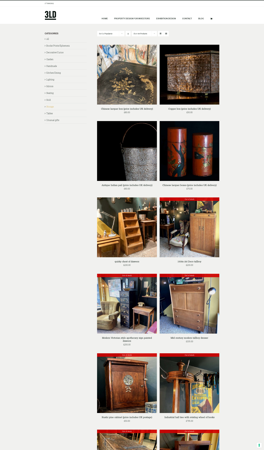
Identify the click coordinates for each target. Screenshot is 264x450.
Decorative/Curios (55, 52)
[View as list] (166, 33)
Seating (50, 93)
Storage (50, 106)
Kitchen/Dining (53, 72)
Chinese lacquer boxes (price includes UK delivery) (189, 185)
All (47, 38)
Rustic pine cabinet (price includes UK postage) (127, 417)
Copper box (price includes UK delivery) (189, 108)
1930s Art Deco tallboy (189, 261)
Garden (49, 59)
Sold (48, 99)
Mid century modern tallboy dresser (189, 337)
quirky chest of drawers (127, 261)
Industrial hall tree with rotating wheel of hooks (189, 417)
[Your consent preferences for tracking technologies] (259, 445)
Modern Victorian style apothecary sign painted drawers (127, 339)
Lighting (50, 79)
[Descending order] (128, 33)
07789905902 (49, 3)
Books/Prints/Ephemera (58, 45)
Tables (49, 113)
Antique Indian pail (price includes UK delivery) (127, 185)
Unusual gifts (52, 120)
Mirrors (49, 86)
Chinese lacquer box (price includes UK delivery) (127, 108)
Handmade (51, 66)
